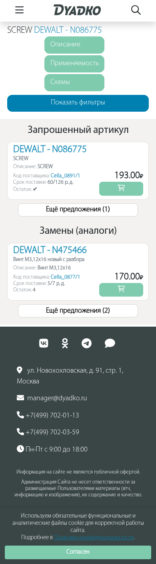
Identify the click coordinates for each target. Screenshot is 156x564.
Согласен (78, 552)
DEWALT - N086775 (68, 30)
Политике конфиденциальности (94, 538)
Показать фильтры (78, 102)
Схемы (60, 82)
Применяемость (74, 63)
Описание (65, 44)
